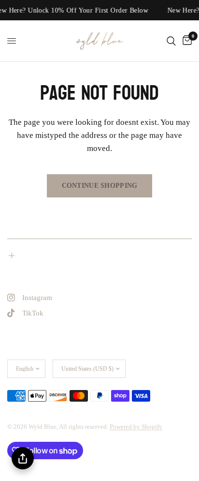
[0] (185, 40)
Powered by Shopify (136, 426)
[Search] (171, 40)
